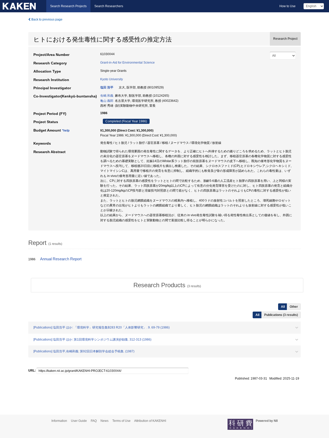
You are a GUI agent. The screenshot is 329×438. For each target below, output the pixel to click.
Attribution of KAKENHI (150, 421)
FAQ (94, 421)
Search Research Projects (68, 6)
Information (59, 421)
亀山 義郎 (106, 101)
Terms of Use (121, 421)
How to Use (287, 6)
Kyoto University (111, 79)
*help (65, 130)
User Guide (79, 421)
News (104, 421)
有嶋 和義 (106, 95)
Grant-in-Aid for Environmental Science (127, 62)
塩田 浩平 (106, 87)
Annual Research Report (60, 259)
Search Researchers (108, 6)
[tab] (167, 285)
